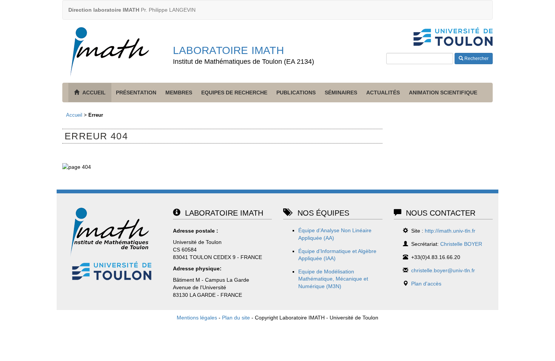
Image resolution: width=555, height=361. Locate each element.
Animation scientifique (443, 92)
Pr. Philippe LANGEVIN (132, 10)
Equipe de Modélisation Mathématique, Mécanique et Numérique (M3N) (333, 278)
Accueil (74, 115)
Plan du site (236, 318)
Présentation (136, 92)
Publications (296, 92)
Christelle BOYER (461, 244)
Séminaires (341, 92)
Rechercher (476, 58)
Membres (178, 92)
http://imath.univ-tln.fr (450, 231)
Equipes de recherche (234, 92)
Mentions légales (197, 318)
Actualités (383, 92)
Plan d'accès (426, 284)
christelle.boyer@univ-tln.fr (443, 270)
